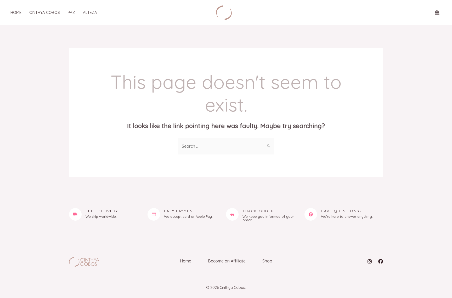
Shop (267, 260)
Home (185, 260)
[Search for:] (226, 146)
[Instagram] (369, 261)
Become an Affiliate (227, 260)
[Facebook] (380, 261)
